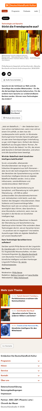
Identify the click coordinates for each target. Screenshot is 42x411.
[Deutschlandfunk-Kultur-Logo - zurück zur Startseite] (21, 5)
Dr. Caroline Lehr (9, 249)
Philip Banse (17, 272)
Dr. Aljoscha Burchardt (28, 254)
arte (30, 400)
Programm (15, 11)
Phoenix (23, 400)
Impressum (6, 393)
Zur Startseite (7, 346)
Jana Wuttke (33, 275)
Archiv (5, 18)
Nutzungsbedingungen (11, 390)
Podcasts (26, 11)
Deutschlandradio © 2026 (13, 406)
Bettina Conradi (17, 275)
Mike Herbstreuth (21, 278)
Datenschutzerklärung (11, 386)
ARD (11, 400)
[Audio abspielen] (37, 53)
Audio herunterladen (13, 80)
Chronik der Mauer (9, 403)
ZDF (16, 400)
